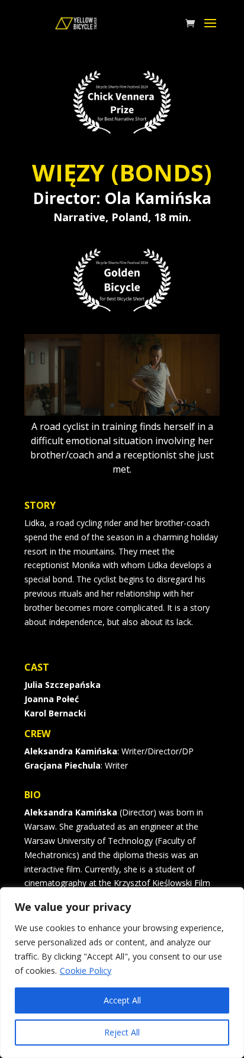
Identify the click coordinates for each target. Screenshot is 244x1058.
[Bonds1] (122, 412)
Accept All (122, 1000)
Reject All (122, 1032)
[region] (122, 972)
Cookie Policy (85, 970)
